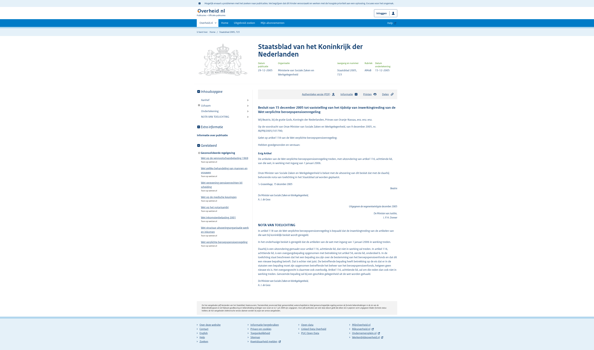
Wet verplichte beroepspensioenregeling (224, 242)
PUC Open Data (310, 333)
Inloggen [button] (381, 13)
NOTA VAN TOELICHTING (215, 116)
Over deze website (210, 325)
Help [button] (390, 23)
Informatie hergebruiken (264, 325)
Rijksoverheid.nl (361, 329)
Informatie (346, 94)
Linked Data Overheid (313, 329)
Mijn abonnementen (272, 23)
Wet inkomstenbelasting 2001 (218, 217)
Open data (307, 325)
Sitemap (255, 337)
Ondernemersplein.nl (364, 333)
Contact (204, 329)
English (204, 333)
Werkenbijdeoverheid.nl (366, 337)
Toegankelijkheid (260, 333)
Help (202, 337)
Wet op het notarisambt (215, 207)
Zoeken (204, 341)
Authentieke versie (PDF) (317, 95)
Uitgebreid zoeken (244, 23)
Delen (385, 94)
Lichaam (204, 105)
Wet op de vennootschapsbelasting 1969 (224, 158)
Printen (367, 94)
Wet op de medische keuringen (219, 197)
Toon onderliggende (199, 105)
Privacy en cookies (260, 329)
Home (224, 23)
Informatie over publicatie (212, 135)
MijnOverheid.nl (361, 325)
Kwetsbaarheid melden (263, 341)
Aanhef (205, 100)
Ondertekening (210, 111)
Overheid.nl (206, 24)
